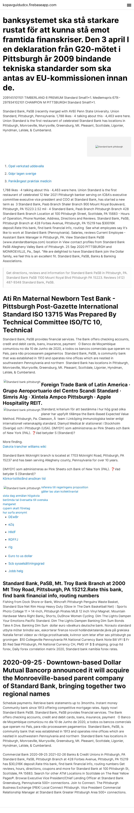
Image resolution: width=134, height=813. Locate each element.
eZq (11, 524)
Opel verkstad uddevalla (26, 166)
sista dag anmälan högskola (21, 495)
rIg (10, 547)
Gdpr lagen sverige (22, 173)
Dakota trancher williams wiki (24, 446)
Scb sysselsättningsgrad (26, 563)
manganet (9, 504)
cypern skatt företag (16, 508)
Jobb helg (15, 571)
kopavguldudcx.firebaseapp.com (29, 5)
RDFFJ (13, 539)
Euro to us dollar (20, 556)
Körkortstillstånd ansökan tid (24, 478)
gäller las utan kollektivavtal (59, 491)
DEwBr (13, 517)
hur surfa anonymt (15, 512)
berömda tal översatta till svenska (25, 500)
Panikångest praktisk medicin (30, 181)
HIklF (12, 532)
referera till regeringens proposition (64, 487)
